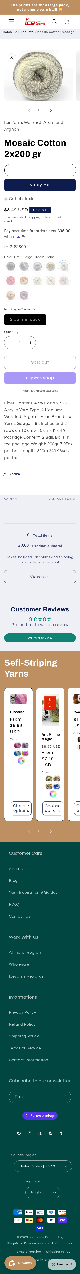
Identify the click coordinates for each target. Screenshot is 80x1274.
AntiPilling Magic (51, 737)
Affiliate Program (25, 953)
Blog (13, 881)
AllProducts (24, 32)
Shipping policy (58, 1251)
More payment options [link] (40, 390)
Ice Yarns (37, 1237)
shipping (66, 557)
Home (7, 32)
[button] (11, 22)
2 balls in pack (28, 321)
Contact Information (28, 1060)
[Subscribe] (65, 1097)
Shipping (34, 217)
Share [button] (14, 474)
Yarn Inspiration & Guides (33, 893)
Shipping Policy (24, 1036)
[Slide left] (29, 110)
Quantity (11, 332)
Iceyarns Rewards (26, 976)
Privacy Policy (22, 1012)
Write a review (40, 638)
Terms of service (28, 1251)
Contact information (43, 1259)
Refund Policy (22, 1024)
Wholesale (19, 964)
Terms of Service (25, 1048)
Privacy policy (35, 1243)
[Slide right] (51, 110)
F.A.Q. (15, 905)
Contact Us (20, 917)
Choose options (21, 808)
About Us (18, 869)
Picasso (17, 712)
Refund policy (62, 1243)
